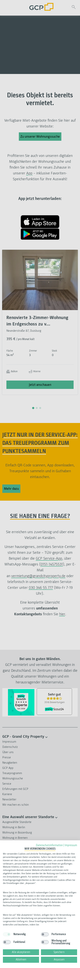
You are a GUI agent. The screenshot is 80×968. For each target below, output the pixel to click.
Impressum (71, 845)
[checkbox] (7, 934)
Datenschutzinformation (49, 845)
